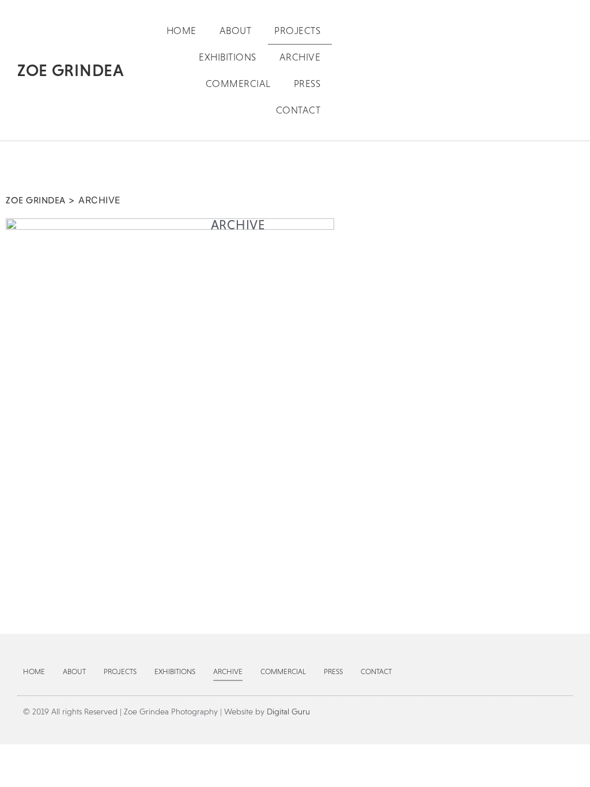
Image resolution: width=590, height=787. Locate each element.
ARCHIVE (300, 57)
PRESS (307, 83)
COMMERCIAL (238, 83)
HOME (181, 30)
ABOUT (236, 30)
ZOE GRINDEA (70, 70)
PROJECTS (297, 30)
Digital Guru (288, 711)
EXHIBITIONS (227, 57)
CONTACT (298, 110)
